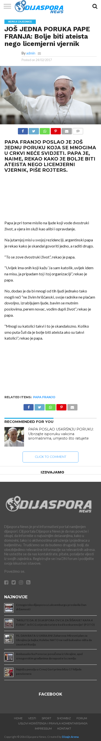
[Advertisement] (50, 196)
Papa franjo (44, 397)
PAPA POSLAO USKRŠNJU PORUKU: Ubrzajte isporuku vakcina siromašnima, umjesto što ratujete (61, 433)
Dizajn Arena (70, 736)
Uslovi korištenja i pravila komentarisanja (53, 723)
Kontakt (64, 728)
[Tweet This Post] (34, 130)
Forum (81, 718)
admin (30, 53)
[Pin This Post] (55, 130)
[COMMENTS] (78, 130)
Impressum (43, 728)
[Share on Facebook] (23, 130)
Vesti (32, 718)
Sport (46, 718)
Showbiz (64, 718)
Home (18, 718)
